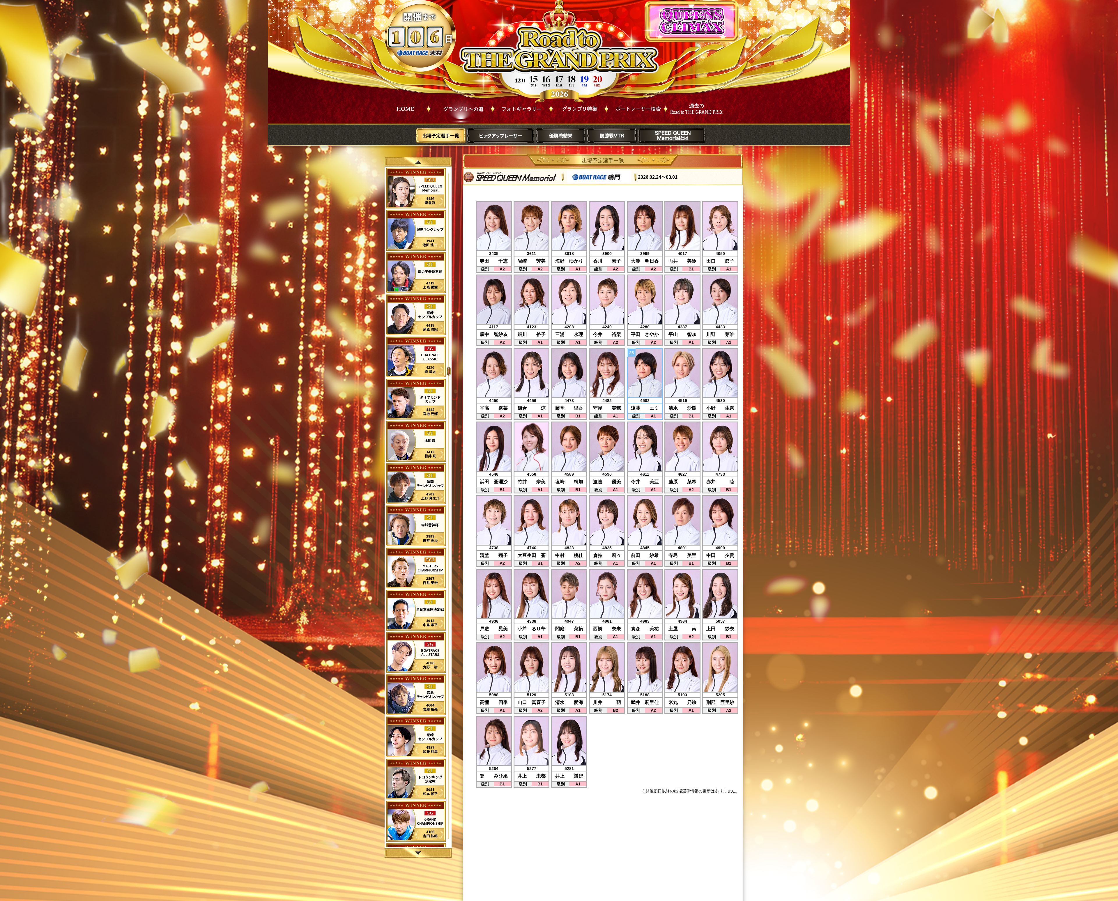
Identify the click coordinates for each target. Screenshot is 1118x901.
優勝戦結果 (560, 135)
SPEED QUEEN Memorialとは (672, 135)
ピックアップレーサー (501, 135)
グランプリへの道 (461, 107)
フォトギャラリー (522, 107)
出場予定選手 (440, 135)
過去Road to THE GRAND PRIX (695, 107)
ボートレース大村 (421, 52)
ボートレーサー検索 (636, 107)
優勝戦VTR (612, 135)
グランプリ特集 (578, 107)
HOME (405, 107)
